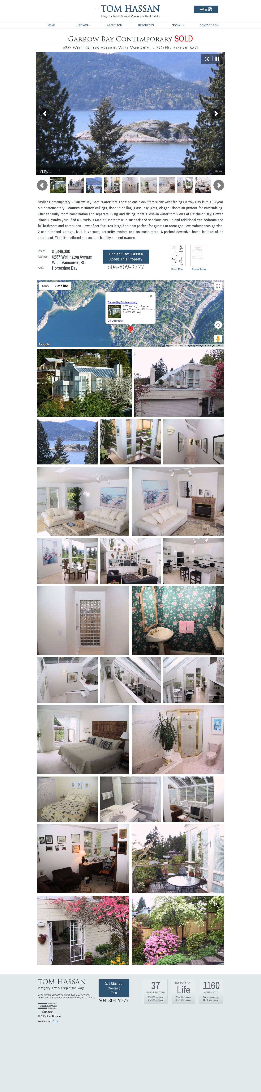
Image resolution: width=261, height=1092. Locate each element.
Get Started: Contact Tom (114, 988)
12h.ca (54, 1021)
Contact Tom (209, 25)
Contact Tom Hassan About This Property (126, 256)
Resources (146, 25)
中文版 (206, 9)
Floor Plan (177, 269)
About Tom (114, 25)
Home (51, 25)
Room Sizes (198, 269)
